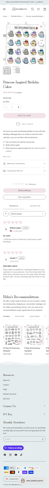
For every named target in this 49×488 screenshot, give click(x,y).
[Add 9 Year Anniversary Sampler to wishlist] (27, 327)
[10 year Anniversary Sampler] (13, 335)
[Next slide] (41, 43)
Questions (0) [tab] (35, 206)
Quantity (6, 101)
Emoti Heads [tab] (19, 316)
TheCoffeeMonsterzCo (15, 485)
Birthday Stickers (16, 16)
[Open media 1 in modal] (41, 26)
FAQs (5, 389)
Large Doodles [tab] (34, 316)
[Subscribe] (43, 439)
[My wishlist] (38, 9)
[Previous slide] (8, 43)
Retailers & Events (9, 394)
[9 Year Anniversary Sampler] (34, 335)
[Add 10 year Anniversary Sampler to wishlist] (6, 327)
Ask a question (24, 197)
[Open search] (6, 213)
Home (5, 16)
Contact (6, 385)
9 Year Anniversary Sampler (32, 349)
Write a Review (24, 190)
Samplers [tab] (6, 316)
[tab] (7, 70)
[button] (4, 9)
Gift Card (6, 398)
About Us (6, 380)
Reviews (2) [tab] (14, 206)
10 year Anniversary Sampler (11, 349)
